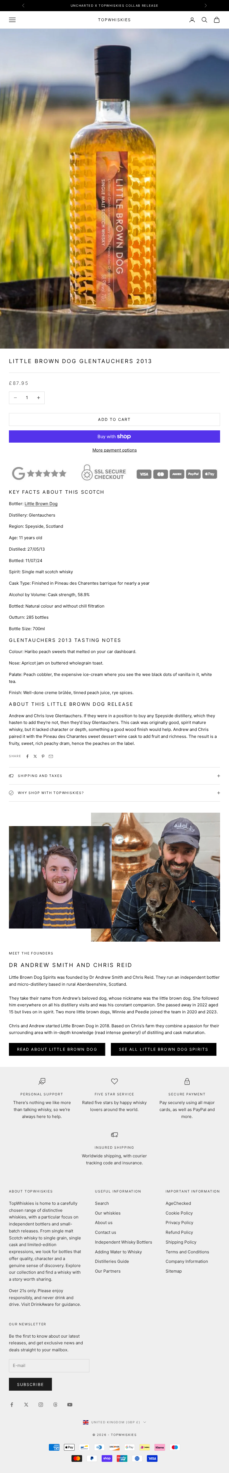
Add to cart (114, 419)
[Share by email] (51, 756)
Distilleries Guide (112, 1261)
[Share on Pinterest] (43, 756)
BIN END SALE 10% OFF (114, 6)
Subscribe (30, 1384)
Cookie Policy (179, 1213)
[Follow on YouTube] (70, 1404)
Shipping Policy (181, 1242)
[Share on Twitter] (35, 756)
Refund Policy (179, 1232)
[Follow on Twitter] (26, 1404)
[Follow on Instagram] (41, 1404)
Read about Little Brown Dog (57, 1049)
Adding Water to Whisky (118, 1251)
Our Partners (108, 1271)
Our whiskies (108, 1213)
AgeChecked (178, 1203)
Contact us (105, 1232)
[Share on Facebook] (27, 756)
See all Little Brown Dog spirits (163, 1049)
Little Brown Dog (41, 503)
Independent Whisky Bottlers (123, 1242)
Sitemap (174, 1271)
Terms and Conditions (187, 1251)
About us (104, 1222)
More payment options (114, 450)
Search (102, 1203)
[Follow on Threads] (55, 1404)
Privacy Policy (179, 1222)
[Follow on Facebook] (12, 1404)
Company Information (187, 1261)
